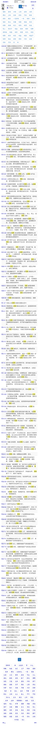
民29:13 (4, 613)
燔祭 (16, 707)
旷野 (16, 704)
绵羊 (10, 710)
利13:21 (4, 174)
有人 (4, 29)
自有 (30, 39)
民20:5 (4, 457)
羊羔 (31, 697)
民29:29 (4, 640)
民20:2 (4, 454)
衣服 (28, 704)
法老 (10, 707)
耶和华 (8, 665)
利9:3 (3, 128)
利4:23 (4, 83)
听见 (28, 678)
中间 (28, 681)
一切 (26, 672)
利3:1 (3, 63)
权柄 (10, 713)
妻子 (34, 713)
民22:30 (4, 482)
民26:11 (4, 504)
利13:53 (4, 214)
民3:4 (3, 311)
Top (5, 722)
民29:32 (4, 645)
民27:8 (4, 538)
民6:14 (4, 354)
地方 (5, 691)
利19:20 (4, 252)
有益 (20, 35)
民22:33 (4, 487)
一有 (22, 18)
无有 (4, 42)
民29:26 (4, 635)
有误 (32, 32)
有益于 (31, 35)
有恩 (20, 22)
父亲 (33, 691)
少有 (9, 15)
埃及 (5, 681)
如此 (26, 700)
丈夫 (14, 697)
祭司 (16, 675)
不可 (28, 694)
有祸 (9, 25)
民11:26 (4, 380)
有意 (25, 35)
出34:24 (4, 46)
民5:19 (4, 341)
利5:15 (4, 98)
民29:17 (4, 620)
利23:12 (4, 271)
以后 (32, 700)
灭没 (9, 42)
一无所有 (16, 18)
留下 (34, 681)
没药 (33, 5)
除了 (22, 678)
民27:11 (4, 552)
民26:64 (4, 514)
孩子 (5, 707)
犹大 (10, 688)
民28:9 (4, 578)
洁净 (10, 694)
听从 (5, 694)
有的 (4, 22)
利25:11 (4, 291)
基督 (10, 684)
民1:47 (4, 303)
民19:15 (4, 442)
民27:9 (4, 544)
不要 (27, 691)
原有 (14, 39)
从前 (34, 716)
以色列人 (19, 672)
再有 (20, 39)
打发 (34, 710)
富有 (9, 12)
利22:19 (4, 266)
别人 (23, 720)
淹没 (9, 18)
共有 (14, 12)
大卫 (10, 675)
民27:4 (4, 531)
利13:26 (4, 184)
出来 (5, 675)
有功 (30, 22)
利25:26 (4, 298)
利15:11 (4, 247)
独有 (4, 12)
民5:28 (4, 349)
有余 (9, 39)
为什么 (8, 697)
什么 (31, 665)
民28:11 (4, 585)
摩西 (34, 678)
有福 (25, 22)
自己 (16, 668)
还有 (25, 12)
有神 (21, 29)
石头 (28, 716)
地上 (10, 704)
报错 (35, 722)
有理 (25, 25)
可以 (28, 675)
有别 (33, 18)
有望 (21, 32)
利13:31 (4, 196)
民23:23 (4, 497)
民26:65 (4, 519)
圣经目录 (33, 2)
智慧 (5, 716)
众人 (16, 694)
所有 (20, 15)
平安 (34, 694)
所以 (34, 684)
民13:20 (4, 394)
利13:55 (4, 219)
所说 (34, 704)
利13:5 (4, 162)
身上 (22, 694)
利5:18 (4, 107)
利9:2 (3, 121)
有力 (14, 25)
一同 (22, 716)
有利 (20, 25)
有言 (14, 35)
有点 (9, 22)
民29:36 (4, 650)
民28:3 (4, 571)
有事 (32, 29)
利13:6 (4, 167)
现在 (22, 684)
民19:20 (4, 447)
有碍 (28, 18)
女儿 (22, 707)
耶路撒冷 (19, 700)
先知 (16, 688)
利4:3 (3, 75)
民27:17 (4, 566)
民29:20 (4, 625)
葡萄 (5, 710)
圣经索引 (5, 2)
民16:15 (4, 419)
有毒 (14, 22)
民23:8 (4, 492)
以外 (16, 681)
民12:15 (4, 389)
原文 (16, 713)
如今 (21, 691)
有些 (9, 35)
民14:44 (4, 401)
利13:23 (4, 179)
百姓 (32, 672)
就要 (22, 704)
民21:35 (4, 471)
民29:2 (4, 601)
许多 (22, 713)
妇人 (15, 691)
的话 (22, 675)
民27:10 (4, 547)
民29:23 (4, 630)
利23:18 (4, 276)
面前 (34, 668)
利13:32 (4, 201)
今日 (28, 688)
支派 (28, 710)
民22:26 (4, 476)
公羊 (26, 697)
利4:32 (4, 93)
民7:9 (3, 363)
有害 (4, 25)
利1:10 (4, 58)
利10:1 (4, 135)
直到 (22, 681)
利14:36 (4, 233)
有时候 (5, 32)
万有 (25, 15)
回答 (34, 688)
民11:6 (4, 368)
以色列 (21, 665)
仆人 (34, 675)
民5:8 (3, 320)
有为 (26, 32)
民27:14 (4, 559)
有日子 (10, 29)
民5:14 (4, 334)
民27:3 (4, 526)
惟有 (30, 15)
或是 (10, 716)
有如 (16, 29)
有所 (16, 32)
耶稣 (5, 668)
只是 (10, 681)
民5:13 (4, 327)
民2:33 (4, 306)
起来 (12, 700)
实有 (14, 15)
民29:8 (4, 606)
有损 (10, 32)
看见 (12, 672)
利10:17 (4, 142)
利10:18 (4, 149)
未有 (4, 18)
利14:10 (4, 226)
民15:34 (4, 406)
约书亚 (16, 720)
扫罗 (5, 688)
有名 (30, 25)
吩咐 (10, 678)
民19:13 (4, 433)
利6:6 (3, 114)
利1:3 (3, 53)
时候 (28, 668)
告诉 (6, 672)
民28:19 (4, 590)
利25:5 (4, 286)
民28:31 (4, 595)
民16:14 (4, 411)
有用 (4, 39)
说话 (16, 716)
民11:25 (4, 373)
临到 (5, 704)
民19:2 (4, 426)
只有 (25, 39)
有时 (26, 29)
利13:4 (4, 155)
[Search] (23, 1)
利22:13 (4, 259)
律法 (5, 678)
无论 (28, 707)
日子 (16, 684)
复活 (20, 697)
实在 (22, 710)
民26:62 (4, 507)
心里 (28, 684)
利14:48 (4, 240)
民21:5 (4, 464)
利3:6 (3, 70)
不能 (22, 688)
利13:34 (4, 206)
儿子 (22, 668)
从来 (6, 700)
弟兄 (16, 678)
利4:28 (4, 88)
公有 (20, 12)
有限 (4, 35)
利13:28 (4, 189)
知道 (10, 668)
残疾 (5, 684)
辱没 (4, 15)
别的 (5, 713)
